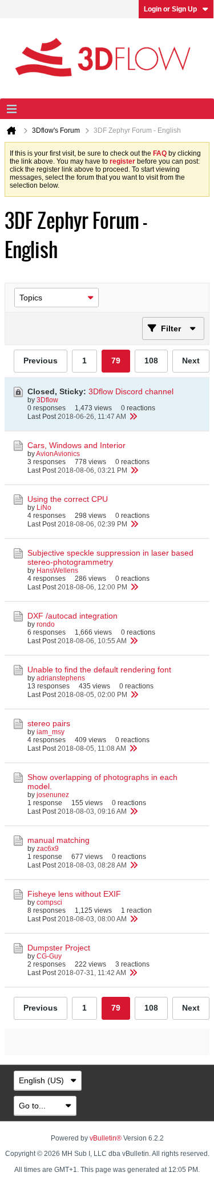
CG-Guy (49, 956)
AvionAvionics (58, 454)
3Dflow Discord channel (130, 391)
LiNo (44, 508)
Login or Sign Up (170, 9)
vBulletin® (106, 1138)
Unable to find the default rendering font (99, 669)
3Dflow (47, 400)
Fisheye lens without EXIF (74, 893)
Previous (40, 360)
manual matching (58, 840)
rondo (46, 624)
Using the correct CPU (67, 499)
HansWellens (57, 571)
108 (151, 360)
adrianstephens (61, 678)
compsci (49, 902)
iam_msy (50, 732)
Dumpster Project (58, 947)
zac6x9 (48, 849)
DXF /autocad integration (72, 615)
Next (191, 360)
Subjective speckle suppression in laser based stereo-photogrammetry (110, 557)
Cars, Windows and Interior (76, 445)
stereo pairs (48, 723)
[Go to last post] (133, 416)
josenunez (53, 795)
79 (115, 360)
